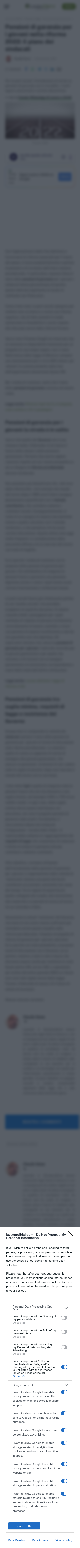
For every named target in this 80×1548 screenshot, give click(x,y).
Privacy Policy (63, 1540)
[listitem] (40, 1308)
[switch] (64, 1318)
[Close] (72, 1235)
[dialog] (40, 1387)
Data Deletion (17, 1540)
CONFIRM (24, 1525)
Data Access (40, 1540)
